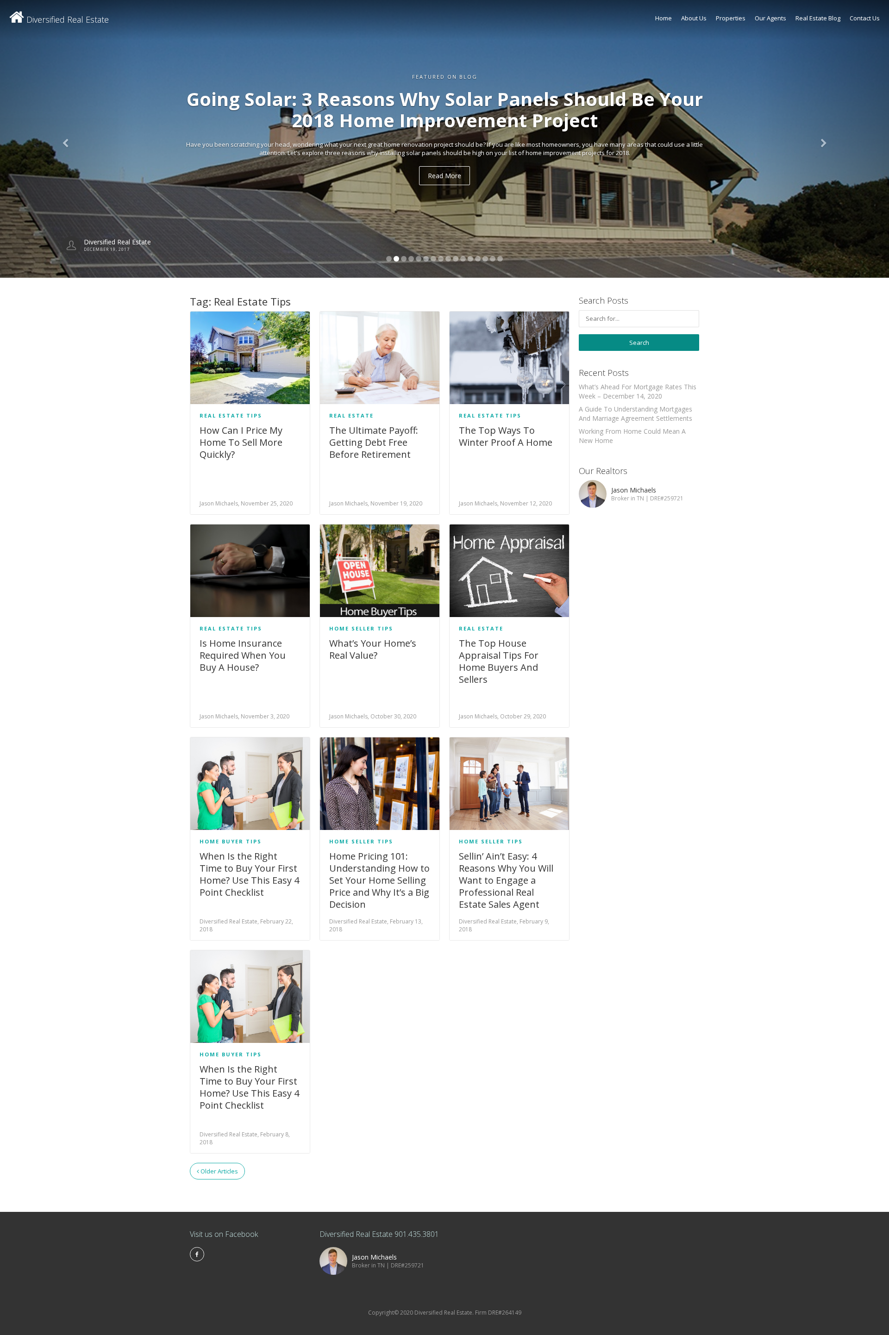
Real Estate (351, 415)
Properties (730, 18)
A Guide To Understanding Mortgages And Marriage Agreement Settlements (635, 414)
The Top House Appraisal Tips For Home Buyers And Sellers (498, 661)
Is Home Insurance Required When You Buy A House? (243, 655)
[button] (66, 139)
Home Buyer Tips (231, 841)
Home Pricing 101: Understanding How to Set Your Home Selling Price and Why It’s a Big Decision (379, 880)
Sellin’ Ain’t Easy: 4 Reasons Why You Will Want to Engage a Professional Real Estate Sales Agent (506, 880)
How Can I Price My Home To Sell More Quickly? (241, 442)
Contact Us (865, 18)
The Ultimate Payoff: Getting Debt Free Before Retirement (373, 442)
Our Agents (770, 18)
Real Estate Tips (231, 415)
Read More (444, 175)
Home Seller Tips (361, 628)
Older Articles (218, 1171)
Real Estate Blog (817, 18)
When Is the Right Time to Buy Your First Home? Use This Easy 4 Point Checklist (249, 874)
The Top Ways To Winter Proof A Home (505, 436)
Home (663, 18)
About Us (694, 18)
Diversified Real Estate (66, 19)
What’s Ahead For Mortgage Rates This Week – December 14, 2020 (637, 391)
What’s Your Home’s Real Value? (372, 649)
